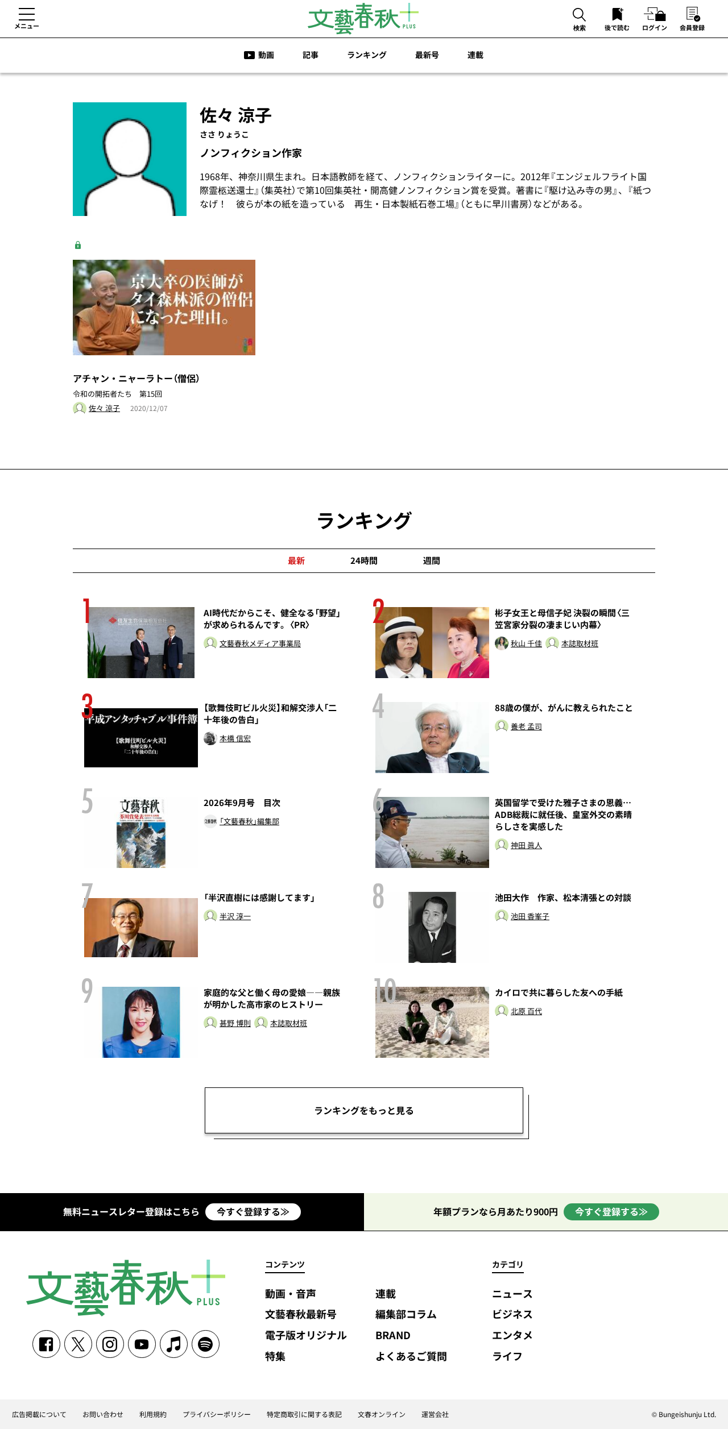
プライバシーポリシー (217, 1414)
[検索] (579, 15)
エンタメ (512, 1335)
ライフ (507, 1356)
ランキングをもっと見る (364, 1110)
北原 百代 (526, 1011)
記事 (310, 54)
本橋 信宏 (235, 738)
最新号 (427, 54)
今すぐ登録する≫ (253, 1211)
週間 (431, 560)
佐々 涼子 (104, 408)
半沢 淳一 (235, 916)
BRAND (393, 1335)
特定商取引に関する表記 (304, 1414)
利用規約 (153, 1414)
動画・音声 (290, 1294)
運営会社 (435, 1414)
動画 (266, 54)
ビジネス (512, 1314)
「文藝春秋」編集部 (249, 821)
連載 (475, 54)
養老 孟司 (526, 726)
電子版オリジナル (306, 1335)
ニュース (512, 1294)
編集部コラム (406, 1314)
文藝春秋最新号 (301, 1314)
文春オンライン (382, 1414)
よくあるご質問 (411, 1356)
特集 (275, 1356)
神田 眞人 (526, 845)
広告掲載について (39, 1414)
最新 (296, 560)
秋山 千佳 (526, 643)
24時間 (364, 560)
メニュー (26, 25)
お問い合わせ (102, 1414)
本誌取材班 (579, 643)
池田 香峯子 (530, 916)
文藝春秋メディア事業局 (260, 643)
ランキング (367, 54)
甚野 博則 (235, 1023)
